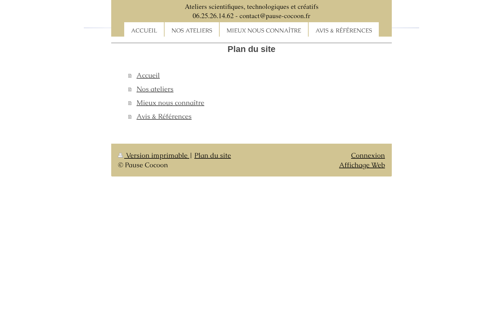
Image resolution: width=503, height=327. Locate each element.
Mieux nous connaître (170, 102)
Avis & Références (164, 116)
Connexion (368, 155)
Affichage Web (362, 164)
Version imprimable (156, 155)
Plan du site (212, 155)
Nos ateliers (155, 88)
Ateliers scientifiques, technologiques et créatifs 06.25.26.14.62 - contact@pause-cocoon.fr (252, 11)
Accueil (148, 75)
